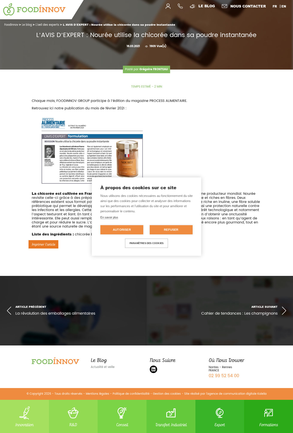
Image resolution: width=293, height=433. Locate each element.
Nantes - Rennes (220, 367)
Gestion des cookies (167, 394)
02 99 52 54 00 (224, 376)
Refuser (171, 229)
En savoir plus (109, 217)
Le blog (206, 5)
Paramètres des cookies (146, 243)
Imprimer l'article (43, 244)
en (283, 6)
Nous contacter (248, 6)
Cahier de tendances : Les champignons (239, 313)
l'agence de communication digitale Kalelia (236, 394)
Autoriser (122, 229)
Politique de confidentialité (131, 394)
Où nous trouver (226, 360)
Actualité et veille (103, 367)
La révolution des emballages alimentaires (55, 313)
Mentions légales (97, 394)
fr (275, 6)
